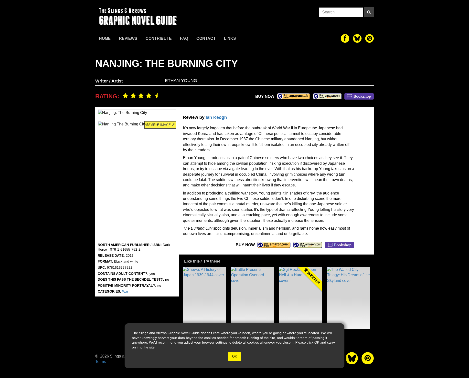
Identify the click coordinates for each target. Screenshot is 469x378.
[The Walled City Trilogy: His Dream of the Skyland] (348, 298)
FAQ (184, 38)
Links (230, 38)
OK (234, 356)
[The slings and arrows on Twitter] (357, 38)
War (125, 291)
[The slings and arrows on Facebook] (345, 38)
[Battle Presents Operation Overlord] (252, 298)
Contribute (159, 38)
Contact (206, 38)
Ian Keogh (216, 117)
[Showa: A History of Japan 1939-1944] (204, 298)
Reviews (128, 38)
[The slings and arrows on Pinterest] (369, 38)
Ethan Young (181, 80)
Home (105, 38)
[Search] (369, 12)
